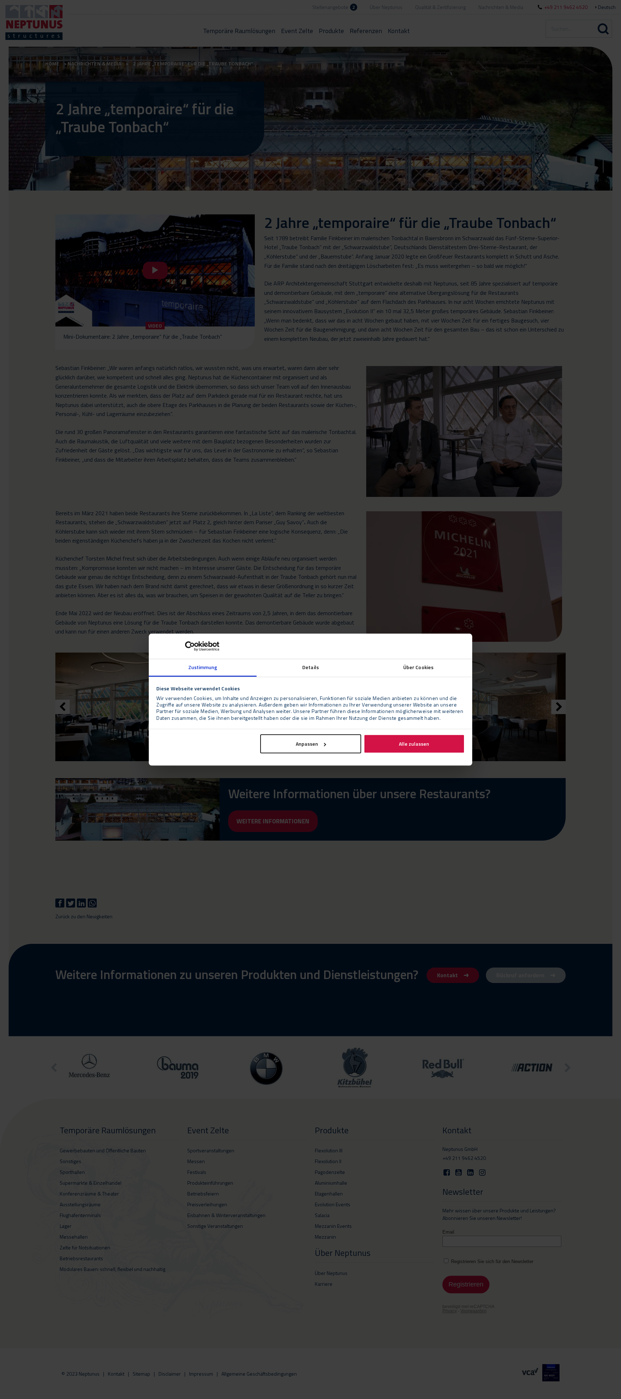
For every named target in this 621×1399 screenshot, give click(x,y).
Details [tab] (310, 667)
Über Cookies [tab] (418, 667)
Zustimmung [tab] (202, 667)
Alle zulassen (414, 743)
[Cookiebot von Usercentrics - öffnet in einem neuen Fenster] (187, 646)
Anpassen (307, 743)
